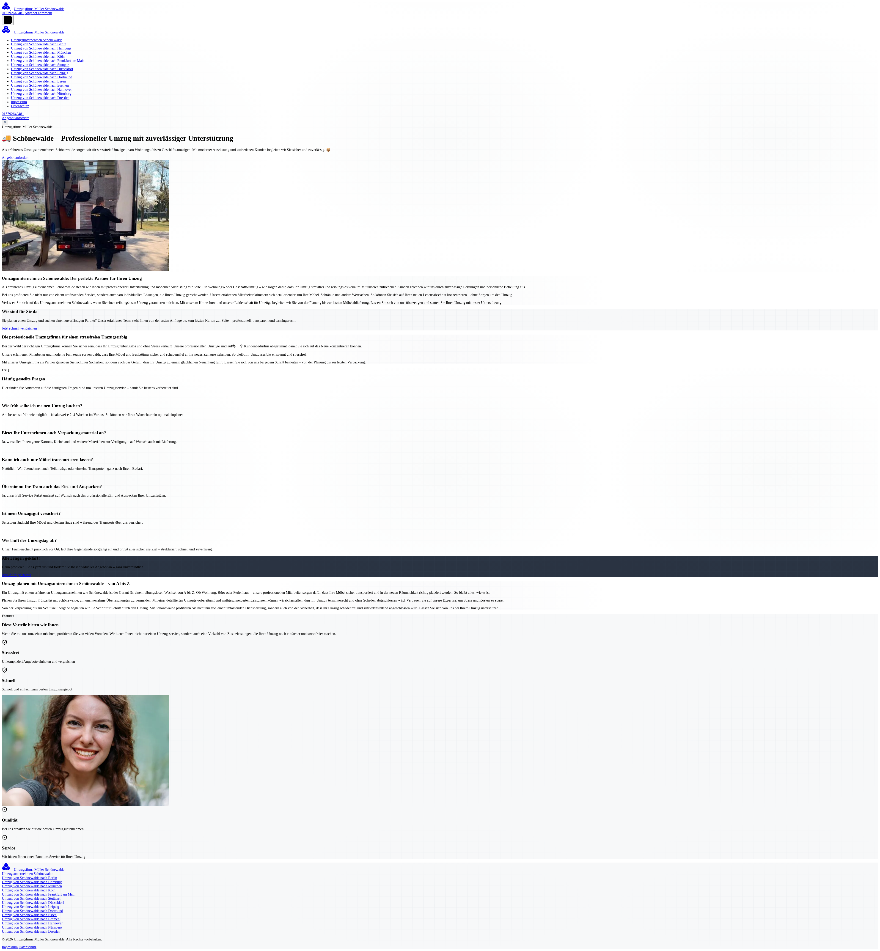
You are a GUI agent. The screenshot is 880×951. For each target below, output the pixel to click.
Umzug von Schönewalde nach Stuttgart (40, 65)
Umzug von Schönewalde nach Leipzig (39, 73)
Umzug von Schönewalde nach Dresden (40, 98)
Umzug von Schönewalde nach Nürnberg (41, 94)
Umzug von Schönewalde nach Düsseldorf (42, 69)
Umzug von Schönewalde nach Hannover (41, 89)
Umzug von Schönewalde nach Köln (38, 56)
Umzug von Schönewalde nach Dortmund (41, 77)
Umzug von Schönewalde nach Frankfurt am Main (48, 61)
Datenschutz (20, 106)
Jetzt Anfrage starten (16, 575)
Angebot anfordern (38, 13)
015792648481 (13, 13)
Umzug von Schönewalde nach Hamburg (41, 48)
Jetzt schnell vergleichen (19, 328)
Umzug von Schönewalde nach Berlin (38, 44)
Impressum (19, 102)
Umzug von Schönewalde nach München (41, 52)
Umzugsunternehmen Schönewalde (36, 40)
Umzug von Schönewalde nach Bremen (40, 85)
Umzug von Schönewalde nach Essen (38, 81)
